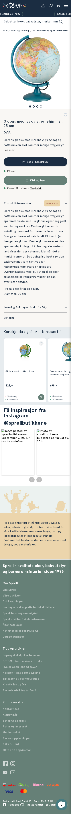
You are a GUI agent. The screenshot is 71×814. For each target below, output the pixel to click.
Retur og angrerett (16, 726)
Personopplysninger (16, 738)
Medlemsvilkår (12, 732)
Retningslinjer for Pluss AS (20, 630)
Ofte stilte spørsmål (17, 750)
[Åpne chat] (61, 804)
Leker (5, 31)
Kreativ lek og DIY (14, 684)
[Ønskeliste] (51, 5)
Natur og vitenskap (20, 31)
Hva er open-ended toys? (20, 667)
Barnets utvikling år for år (20, 690)
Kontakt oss (11, 709)
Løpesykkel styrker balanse (21, 655)
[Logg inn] (43, 5)
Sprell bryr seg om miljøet (20, 613)
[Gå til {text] (5, 764)
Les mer (9, 150)
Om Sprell (9, 589)
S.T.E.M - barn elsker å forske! (23, 661)
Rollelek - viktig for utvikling (21, 672)
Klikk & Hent (11, 744)
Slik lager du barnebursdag (21, 678)
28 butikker (13, 399)
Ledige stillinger (13, 636)
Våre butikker (12, 595)
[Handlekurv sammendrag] (58, 5)
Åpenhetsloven (13, 624)
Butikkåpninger (13, 601)
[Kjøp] (41, 397)
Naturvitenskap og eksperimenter (50, 31)
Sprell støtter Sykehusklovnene (24, 619)
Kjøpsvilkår (10, 714)
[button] (30, 106)
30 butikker (58, 399)
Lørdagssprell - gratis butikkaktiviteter (29, 607)
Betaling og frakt (14, 720)
